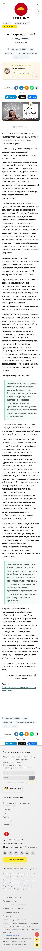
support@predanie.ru (21, 847)
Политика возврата (11, 912)
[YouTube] (27, 853)
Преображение (8, 889)
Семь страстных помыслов (27, 53)
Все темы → (30, 889)
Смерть (32, 880)
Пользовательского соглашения (16, 944)
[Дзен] (22, 853)
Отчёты (6, 817)
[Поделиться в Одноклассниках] (26, 88)
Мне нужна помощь (17, 859)
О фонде (6, 809)
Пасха (20, 874)
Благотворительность (13, 797)
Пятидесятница (19, 889)
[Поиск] (38, 10)
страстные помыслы (21, 57)
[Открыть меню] (4, 4)
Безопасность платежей (13, 908)
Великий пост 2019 (19, 49)
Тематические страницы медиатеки (22, 869)
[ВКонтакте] (5, 853)
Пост (35, 874)
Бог (18, 877)
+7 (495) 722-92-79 (14, 839)
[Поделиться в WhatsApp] (32, 88)
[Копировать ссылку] (37, 88)
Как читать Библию (9, 883)
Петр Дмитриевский (22, 39)
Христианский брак (9, 880)
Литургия (13, 877)
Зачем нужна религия (24, 883)
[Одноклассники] (33, 853)
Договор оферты (10, 901)
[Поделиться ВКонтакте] (16, 88)
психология (9, 53)
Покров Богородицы (9, 886)
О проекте (7, 916)
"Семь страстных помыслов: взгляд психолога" (19, 689)
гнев (31, 49)
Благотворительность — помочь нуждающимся (16, 804)
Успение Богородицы (25, 886)
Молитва (6, 877)
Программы (7, 825)
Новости (6, 813)
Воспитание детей (23, 880)
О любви (31, 877)
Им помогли (8, 821)
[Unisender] (12, 788)
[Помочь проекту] (37, 934)
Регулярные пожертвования (14, 905)
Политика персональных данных (16, 920)
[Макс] (16, 853)
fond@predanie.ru (14, 843)
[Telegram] (10, 853)
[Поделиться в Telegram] (21, 88)
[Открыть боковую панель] (38, 4)
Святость (24, 877)
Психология (22, 42)
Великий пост (27, 874)
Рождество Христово (10, 874)
